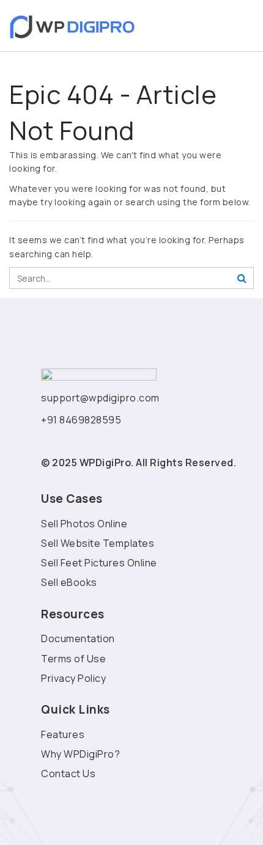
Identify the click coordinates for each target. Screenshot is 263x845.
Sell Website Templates (97, 543)
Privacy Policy (73, 678)
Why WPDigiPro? (80, 754)
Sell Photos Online (84, 523)
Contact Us (68, 773)
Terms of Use (73, 658)
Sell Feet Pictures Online (99, 562)
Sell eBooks (69, 582)
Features (62, 734)
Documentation (78, 638)
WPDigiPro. (107, 462)
